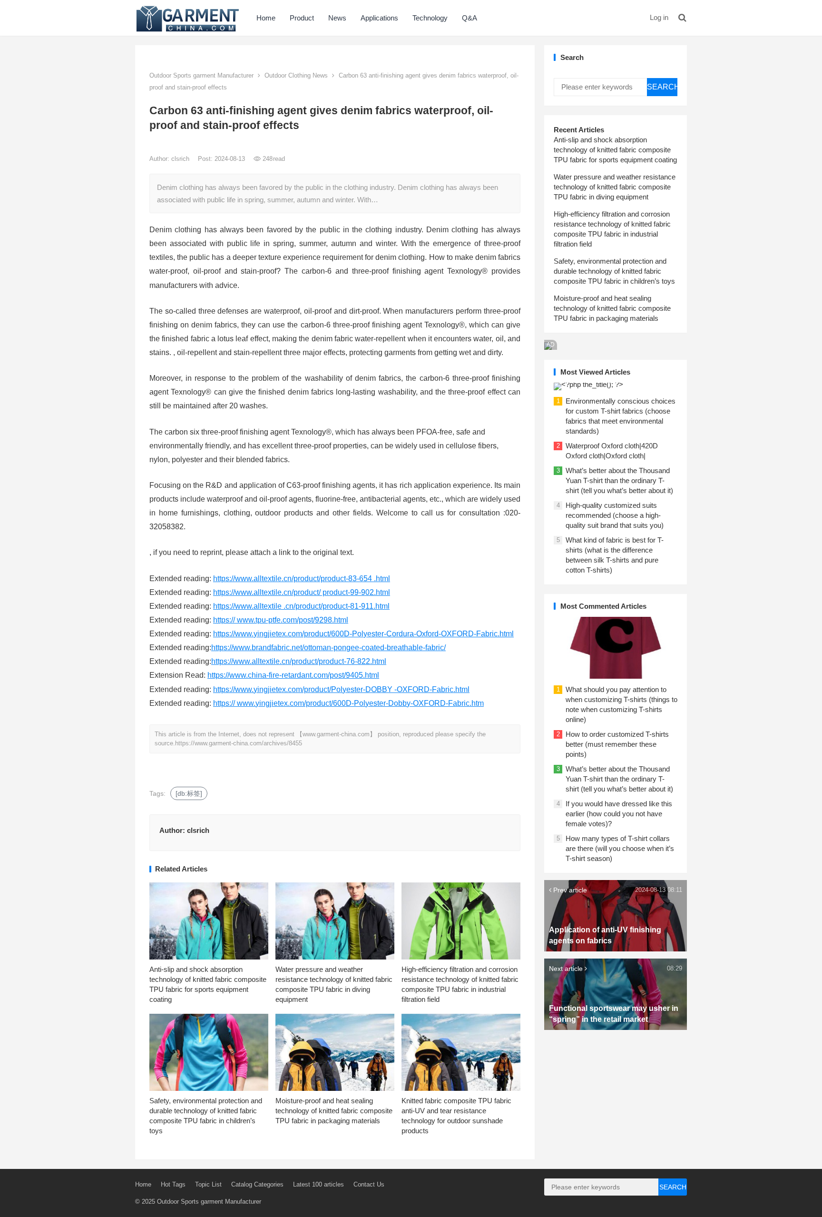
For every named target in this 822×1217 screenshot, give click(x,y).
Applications (379, 18)
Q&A (469, 18)
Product (302, 18)
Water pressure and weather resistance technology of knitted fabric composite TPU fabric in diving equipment (614, 187)
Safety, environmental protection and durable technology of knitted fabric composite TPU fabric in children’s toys (614, 271)
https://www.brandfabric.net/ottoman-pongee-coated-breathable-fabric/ (328, 647)
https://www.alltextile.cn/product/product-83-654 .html (301, 578)
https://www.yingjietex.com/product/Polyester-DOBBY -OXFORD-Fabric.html (341, 689)
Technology (430, 18)
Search (662, 87)
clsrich (181, 158)
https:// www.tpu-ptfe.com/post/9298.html (280, 620)
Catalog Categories (257, 1184)
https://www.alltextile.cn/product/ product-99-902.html (301, 592)
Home (265, 18)
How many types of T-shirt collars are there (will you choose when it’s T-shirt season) (620, 848)
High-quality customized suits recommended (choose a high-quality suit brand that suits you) (615, 515)
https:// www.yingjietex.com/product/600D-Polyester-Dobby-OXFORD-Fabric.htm (348, 703)
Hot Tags (173, 1184)
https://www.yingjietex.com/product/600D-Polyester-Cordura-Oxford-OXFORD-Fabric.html (363, 634)
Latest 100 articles (318, 1184)
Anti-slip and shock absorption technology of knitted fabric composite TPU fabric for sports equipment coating (615, 150)
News (337, 18)
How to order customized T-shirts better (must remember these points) (617, 744)
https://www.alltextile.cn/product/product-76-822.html (298, 661)
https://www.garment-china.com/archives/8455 (238, 743)
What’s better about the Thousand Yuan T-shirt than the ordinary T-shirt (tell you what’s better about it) (619, 480)
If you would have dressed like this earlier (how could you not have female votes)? (619, 814)
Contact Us (368, 1184)
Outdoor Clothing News (296, 75)
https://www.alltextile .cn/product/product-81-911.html (301, 606)
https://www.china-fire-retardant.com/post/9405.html (293, 675)
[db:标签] (189, 793)
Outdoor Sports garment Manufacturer (201, 75)
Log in (659, 17)
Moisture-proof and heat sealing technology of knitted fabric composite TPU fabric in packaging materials (333, 1111)
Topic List (208, 1184)
